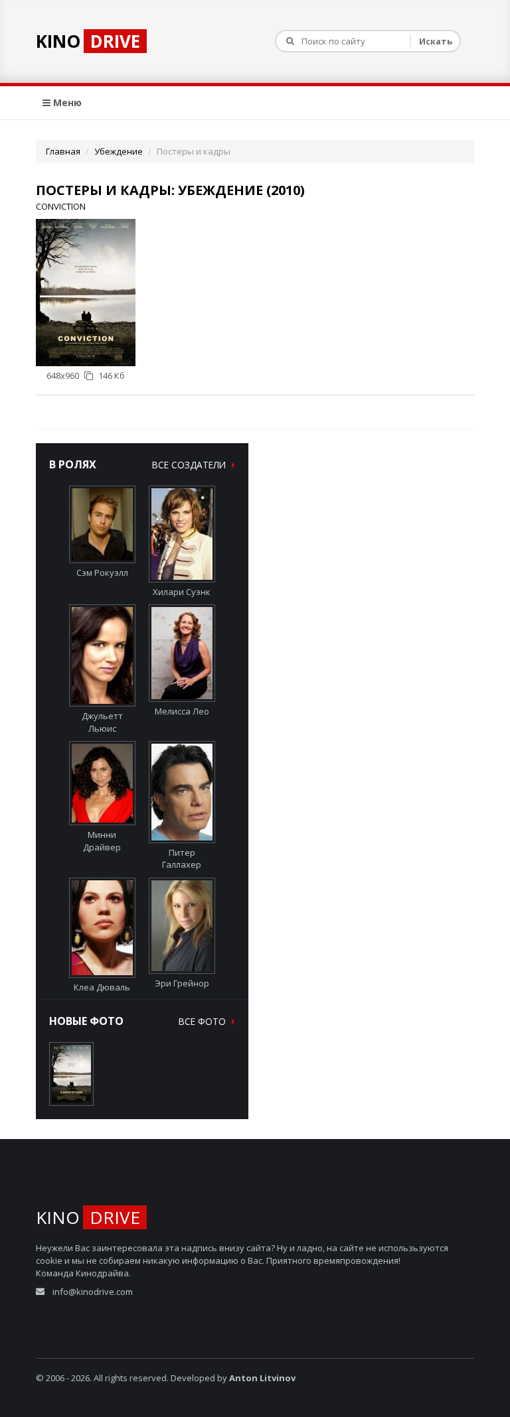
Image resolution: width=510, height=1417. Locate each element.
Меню (66, 102)
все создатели (190, 464)
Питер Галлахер (181, 858)
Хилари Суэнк (182, 592)
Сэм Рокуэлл (102, 572)
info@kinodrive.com (92, 1292)
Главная (63, 151)
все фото (203, 1021)
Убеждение (118, 151)
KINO (88, 41)
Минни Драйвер (102, 840)
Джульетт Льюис (102, 722)
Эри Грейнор (182, 983)
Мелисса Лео (182, 711)
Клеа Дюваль (102, 987)
